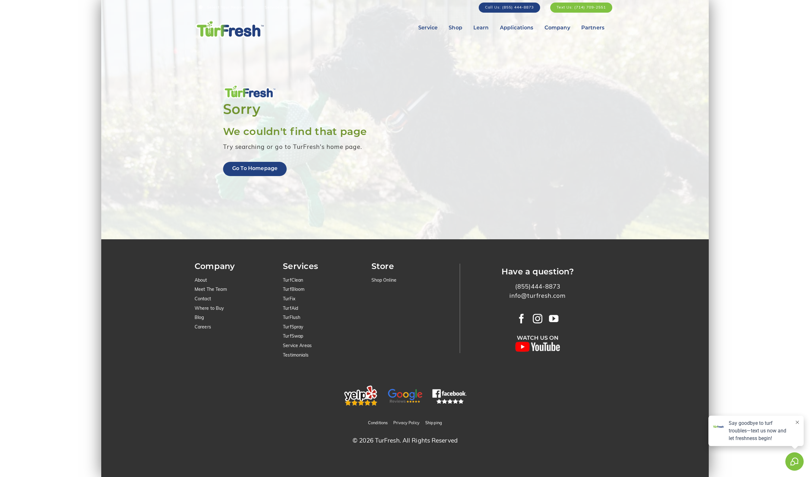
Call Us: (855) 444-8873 (509, 7)
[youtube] (554, 318)
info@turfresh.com (537, 296)
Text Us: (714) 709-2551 (581, 7)
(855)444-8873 (537, 287)
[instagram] (538, 318)
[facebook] (521, 318)
